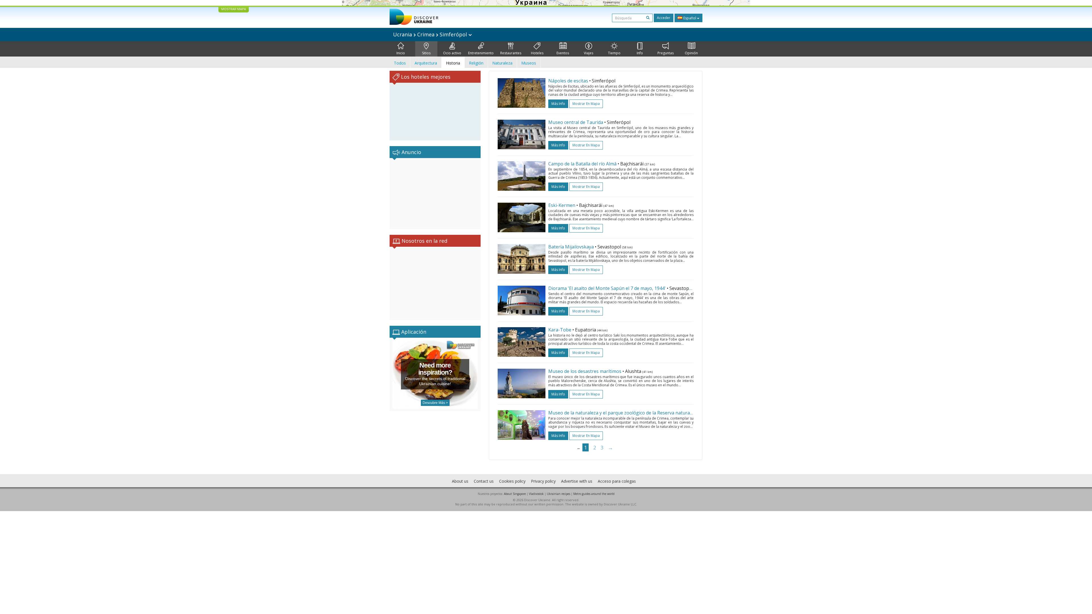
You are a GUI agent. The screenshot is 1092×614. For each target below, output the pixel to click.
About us (460, 481)
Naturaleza (502, 63)
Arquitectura (426, 63)
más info (558, 103)
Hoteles (537, 53)
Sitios (426, 53)
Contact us (484, 481)
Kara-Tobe (559, 330)
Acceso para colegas (617, 481)
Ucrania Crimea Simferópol (430, 34)
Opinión (691, 53)
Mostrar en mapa (586, 103)
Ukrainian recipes (558, 494)
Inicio (400, 53)
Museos (528, 63)
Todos (400, 63)
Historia (453, 63)
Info (640, 53)
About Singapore (515, 494)
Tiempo (614, 53)
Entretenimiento (481, 53)
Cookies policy (512, 481)
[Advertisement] (435, 193)
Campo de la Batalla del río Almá (582, 164)
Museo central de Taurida (575, 122)
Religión (476, 63)
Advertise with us (576, 481)
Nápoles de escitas (568, 81)
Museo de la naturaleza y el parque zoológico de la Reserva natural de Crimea (630, 413)
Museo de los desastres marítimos (584, 371)
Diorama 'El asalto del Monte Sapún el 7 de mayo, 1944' (607, 288)
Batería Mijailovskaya (571, 247)
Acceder (663, 17)
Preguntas (665, 53)
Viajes (588, 53)
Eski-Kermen (561, 205)
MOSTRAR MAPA (233, 9)
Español (689, 18)
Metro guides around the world (594, 494)
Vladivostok (536, 494)
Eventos (563, 53)
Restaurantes (510, 53)
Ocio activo (452, 53)
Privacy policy (543, 481)
